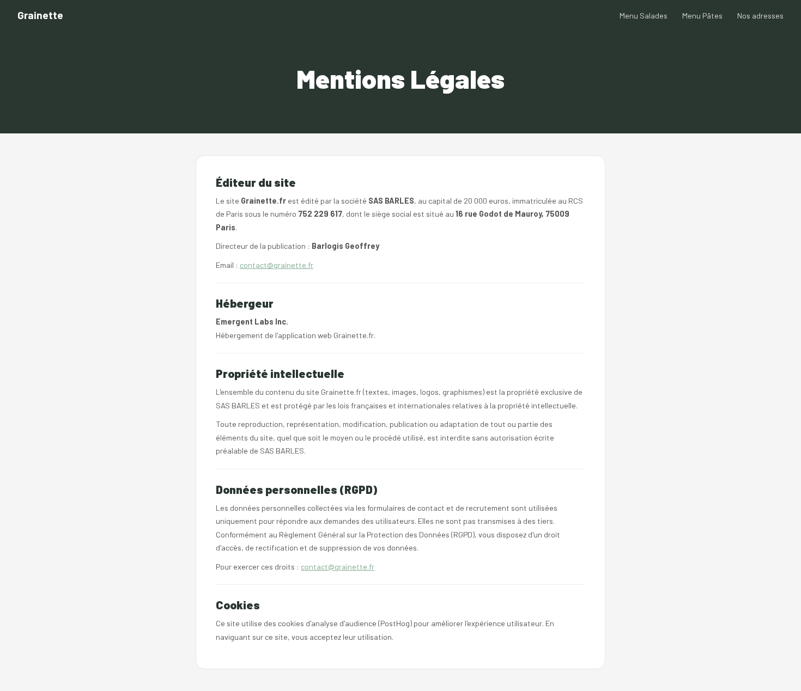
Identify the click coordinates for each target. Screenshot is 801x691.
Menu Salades (644, 15)
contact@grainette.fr (276, 265)
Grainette (40, 15)
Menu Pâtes (702, 15)
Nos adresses (760, 15)
